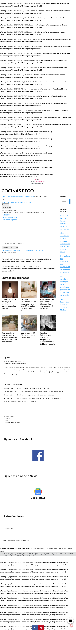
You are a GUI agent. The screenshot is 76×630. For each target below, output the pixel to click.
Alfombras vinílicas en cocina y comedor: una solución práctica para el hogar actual (33, 391)
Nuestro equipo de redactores (14, 361)
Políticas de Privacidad (12, 422)
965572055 (6, 215)
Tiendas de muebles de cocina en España (20, 196)
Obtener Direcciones (10, 247)
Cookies (6, 420)
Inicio (3, 196)
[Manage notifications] (71, 625)
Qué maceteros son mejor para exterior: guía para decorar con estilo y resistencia (32, 398)
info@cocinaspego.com (9, 217)
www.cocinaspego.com (9, 220)
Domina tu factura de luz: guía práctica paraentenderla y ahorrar (26, 388)
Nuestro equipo (9, 416)
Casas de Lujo (8, 528)
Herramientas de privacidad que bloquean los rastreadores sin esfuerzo (29, 395)
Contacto (7, 418)
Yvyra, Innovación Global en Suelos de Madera (64, 304)
